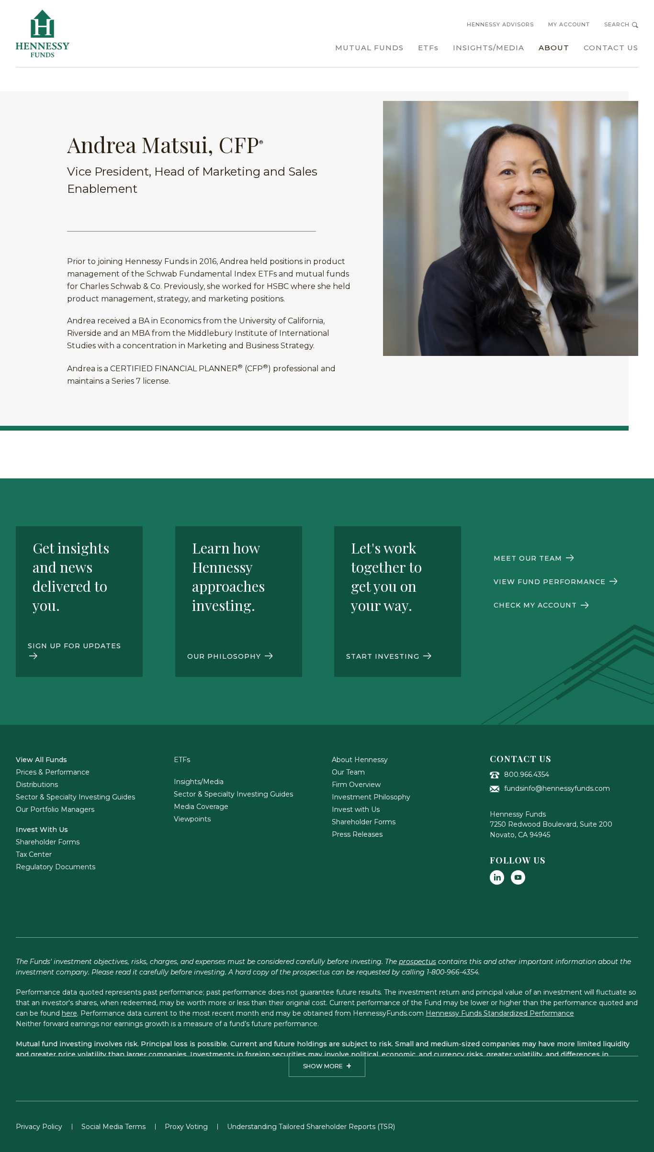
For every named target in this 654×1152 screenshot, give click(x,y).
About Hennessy (360, 759)
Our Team (348, 772)
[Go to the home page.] (42, 33)
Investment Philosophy (371, 797)
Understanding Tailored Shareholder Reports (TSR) (311, 1126)
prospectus (417, 961)
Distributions (37, 784)
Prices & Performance (53, 772)
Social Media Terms (113, 1126)
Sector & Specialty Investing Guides (75, 797)
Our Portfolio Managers (55, 809)
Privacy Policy (39, 1126)
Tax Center (34, 854)
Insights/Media (199, 781)
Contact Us (520, 758)
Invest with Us (356, 809)
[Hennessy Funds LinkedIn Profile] (497, 877)
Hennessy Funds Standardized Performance (500, 1013)
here (69, 1013)
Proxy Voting (186, 1126)
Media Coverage (201, 806)
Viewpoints (192, 819)
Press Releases (357, 834)
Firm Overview (356, 784)
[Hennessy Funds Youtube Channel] (518, 877)
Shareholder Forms (47, 842)
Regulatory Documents (55, 867)
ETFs (182, 759)
